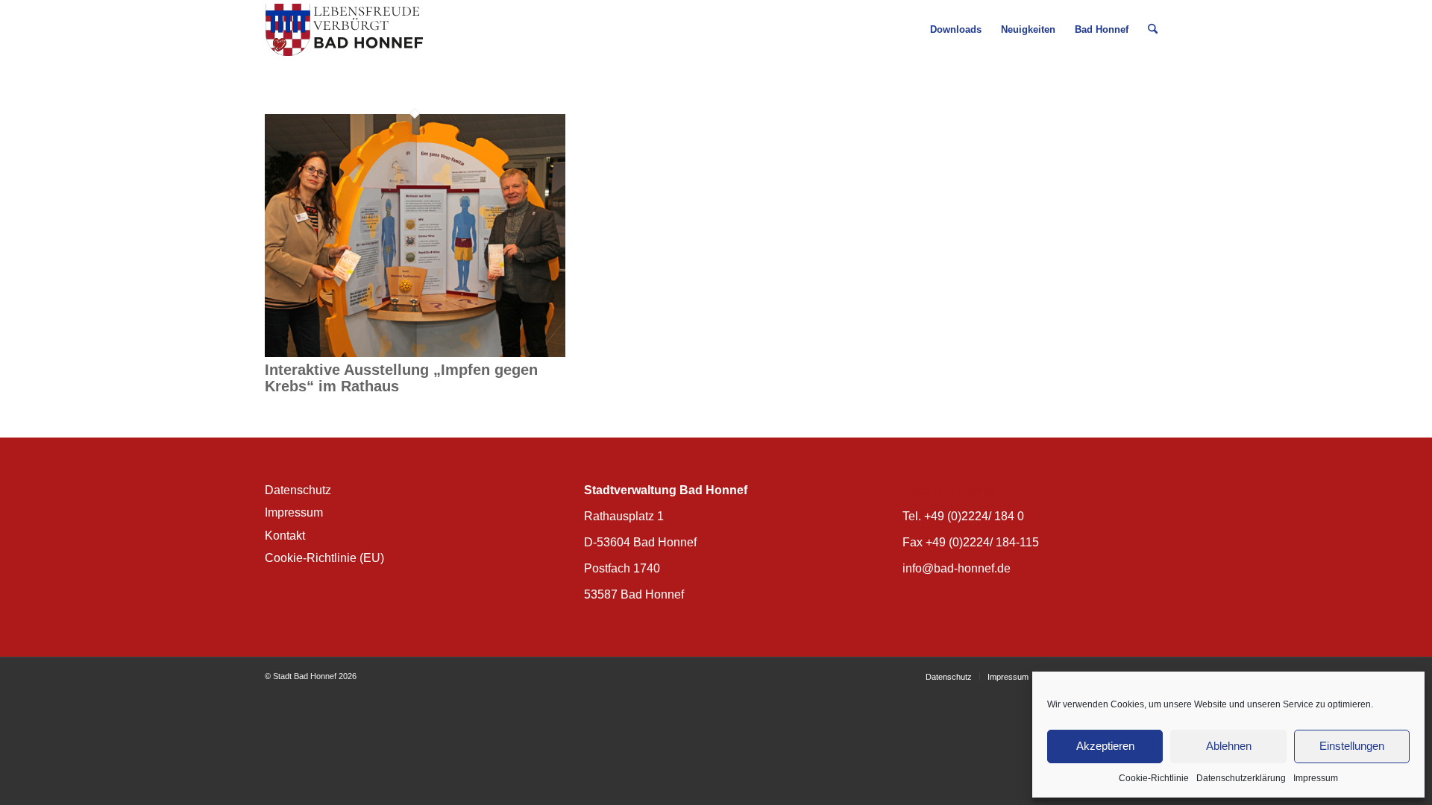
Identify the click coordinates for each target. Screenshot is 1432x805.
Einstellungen (1351, 745)
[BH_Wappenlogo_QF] (344, 30)
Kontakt (285, 535)
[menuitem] (955, 30)
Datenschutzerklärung (1241, 778)
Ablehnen (1229, 745)
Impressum (1315, 778)
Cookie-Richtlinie (1154, 778)
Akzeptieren (1105, 745)
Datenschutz (298, 490)
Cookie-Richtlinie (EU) (324, 558)
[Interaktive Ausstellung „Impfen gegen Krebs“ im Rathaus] (415, 353)
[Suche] (1152, 30)
